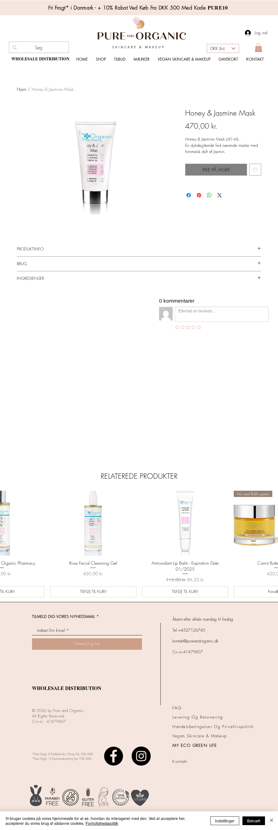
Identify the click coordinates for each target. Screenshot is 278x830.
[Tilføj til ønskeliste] (255, 170)
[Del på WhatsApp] (209, 195)
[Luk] (271, 821)
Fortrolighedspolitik (102, 823)
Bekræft (253, 820)
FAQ (177, 583)
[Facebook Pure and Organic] (113, 631)
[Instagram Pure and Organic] (141, 631)
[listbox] (223, 48)
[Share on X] (219, 195)
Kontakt (179, 636)
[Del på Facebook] (188, 195)
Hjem (21, 89)
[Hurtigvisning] (93, 398)
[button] (223, 48)
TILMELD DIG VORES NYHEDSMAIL (63, 491)
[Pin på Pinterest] (199, 195)
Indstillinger (225, 820)
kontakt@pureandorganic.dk (195, 516)
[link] (258, 47)
